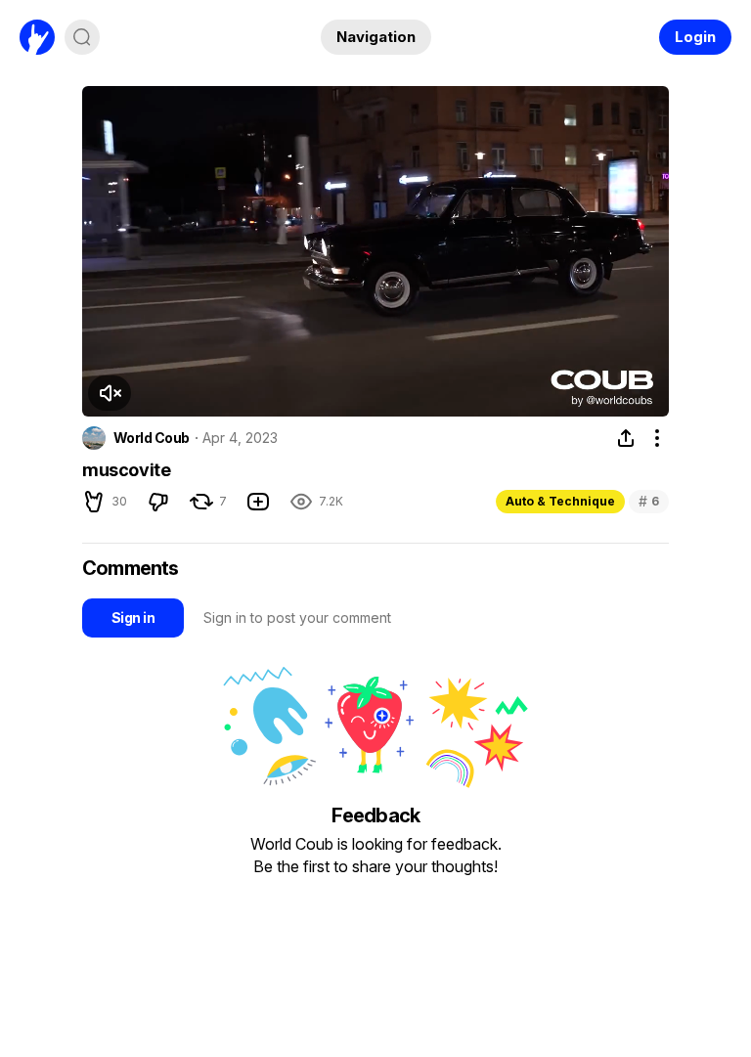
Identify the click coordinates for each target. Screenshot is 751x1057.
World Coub (151, 438)
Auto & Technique (560, 501)
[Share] (626, 438)
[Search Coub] (82, 37)
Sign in (133, 617)
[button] (109, 393)
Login (695, 36)
